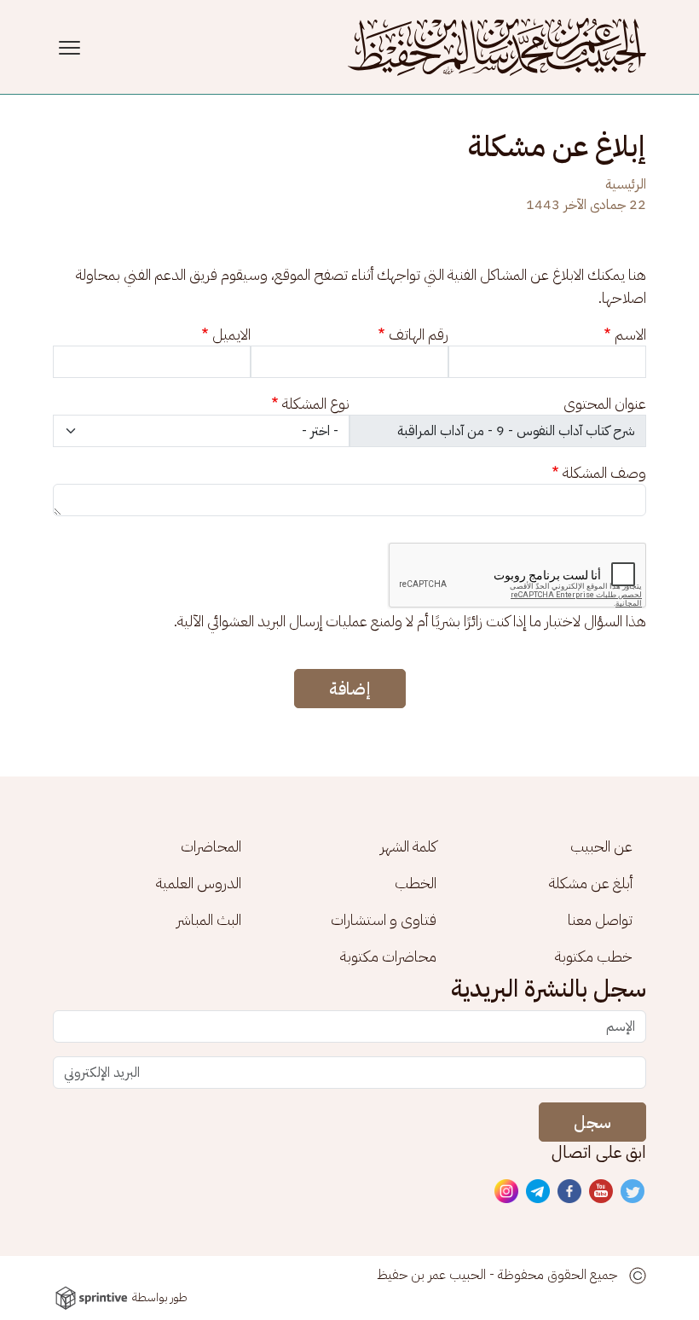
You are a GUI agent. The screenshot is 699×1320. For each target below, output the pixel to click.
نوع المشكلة (316, 403)
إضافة (350, 688)
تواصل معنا (600, 919)
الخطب (415, 882)
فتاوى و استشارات (383, 919)
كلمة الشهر (408, 846)
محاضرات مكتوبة (388, 956)
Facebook (570, 1192)
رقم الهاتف (418, 334)
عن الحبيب (601, 846)
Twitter (633, 1192)
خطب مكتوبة (594, 956)
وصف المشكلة (604, 472)
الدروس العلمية (198, 882)
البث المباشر (208, 919)
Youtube (602, 1192)
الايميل (231, 334)
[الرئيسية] (497, 47)
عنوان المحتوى (604, 403)
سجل (592, 1122)
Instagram (507, 1192)
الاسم (630, 334)
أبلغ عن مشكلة (591, 882)
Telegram (539, 1192)
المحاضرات (211, 846)
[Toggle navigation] (72, 47)
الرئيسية (625, 184)
